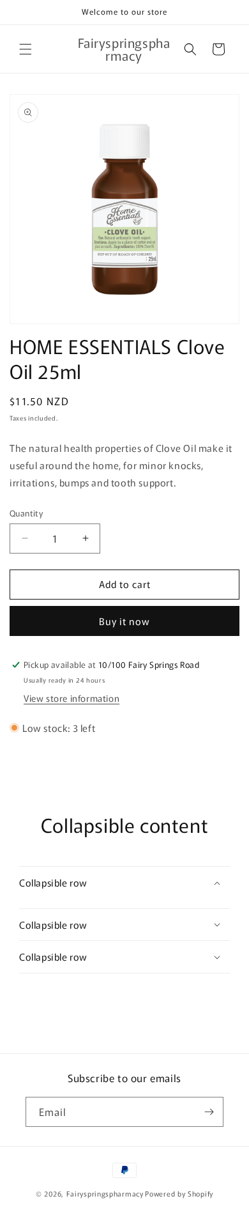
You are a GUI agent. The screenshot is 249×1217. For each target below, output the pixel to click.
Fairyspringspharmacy (105, 1193)
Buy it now (124, 621)
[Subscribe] (209, 1112)
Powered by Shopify (179, 1193)
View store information (71, 698)
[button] (25, 49)
